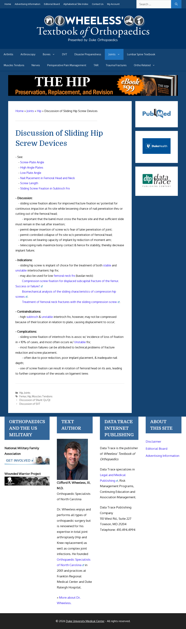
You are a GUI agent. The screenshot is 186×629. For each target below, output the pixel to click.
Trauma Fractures (116, 65)
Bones (46, 54)
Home (8, 4)
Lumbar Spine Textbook (141, 54)
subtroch (32, 317)
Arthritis (8, 54)
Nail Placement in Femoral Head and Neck (47, 178)
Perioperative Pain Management (66, 65)
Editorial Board (52, 4)
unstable (21, 270)
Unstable (80, 342)
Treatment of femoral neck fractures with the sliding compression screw (69, 302)
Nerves (36, 65)
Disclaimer (153, 441)
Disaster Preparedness (87, 54)
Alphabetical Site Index (75, 4)
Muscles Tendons (14, 65)
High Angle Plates (31, 167)
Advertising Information (27, 4)
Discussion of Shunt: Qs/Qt (34, 400)
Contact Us (98, 4)
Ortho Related (142, 65)
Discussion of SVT (29, 403)
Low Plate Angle (30, 173)
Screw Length (29, 183)
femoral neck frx (64, 275)
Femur (22, 396)
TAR (96, 65)
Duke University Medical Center (85, 621)
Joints (112, 54)
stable (107, 265)
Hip (21, 392)
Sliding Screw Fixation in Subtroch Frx (45, 188)
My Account (113, 4)
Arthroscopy (28, 54)
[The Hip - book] (93, 95)
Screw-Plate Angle (32, 162)
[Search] (176, 4)
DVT (64, 54)
